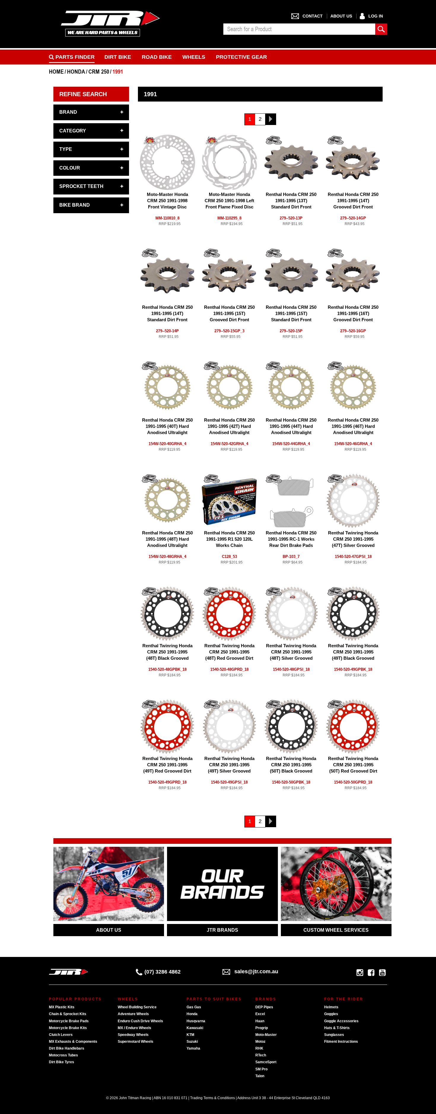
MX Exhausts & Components (73, 1041)
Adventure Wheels (133, 1014)
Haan (259, 1021)
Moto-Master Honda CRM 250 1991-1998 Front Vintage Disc (167, 200)
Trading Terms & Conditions (212, 1098)
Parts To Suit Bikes (214, 999)
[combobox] (299, 29)
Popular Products (75, 999)
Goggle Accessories (341, 1021)
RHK (259, 1048)
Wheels (193, 57)
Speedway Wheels (133, 1035)
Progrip (261, 1028)
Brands (265, 999)
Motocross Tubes (63, 1055)
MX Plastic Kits (61, 1007)
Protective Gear (241, 57)
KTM (190, 1035)
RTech (260, 1055)
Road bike (157, 57)
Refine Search (83, 94)
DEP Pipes (264, 1007)
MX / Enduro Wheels (134, 1028)
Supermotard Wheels (135, 1041)
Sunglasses (334, 1035)
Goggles (331, 1014)
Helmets (331, 1007)
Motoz (260, 1041)
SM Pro (261, 1069)
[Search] (381, 29)
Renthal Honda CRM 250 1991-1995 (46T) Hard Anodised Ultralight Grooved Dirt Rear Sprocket (353, 432)
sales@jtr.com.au (256, 971)
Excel (260, 1014)
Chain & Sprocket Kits (67, 1014)
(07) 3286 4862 (162, 972)
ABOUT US (108, 930)
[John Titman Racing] (110, 23)
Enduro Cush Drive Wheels (140, 1021)
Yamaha (193, 1048)
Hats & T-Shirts (337, 1028)
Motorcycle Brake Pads (69, 1021)
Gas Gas (194, 1007)
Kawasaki (195, 1028)
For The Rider (343, 999)
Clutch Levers (61, 1035)
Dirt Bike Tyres (61, 1062)
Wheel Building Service (137, 1007)
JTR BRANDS (222, 930)
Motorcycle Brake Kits (68, 1028)
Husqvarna (196, 1021)
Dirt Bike (117, 57)
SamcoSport (265, 1062)
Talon (259, 1076)
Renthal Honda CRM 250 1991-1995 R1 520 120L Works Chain (229, 539)
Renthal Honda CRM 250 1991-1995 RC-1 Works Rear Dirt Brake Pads (291, 539)
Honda (192, 1014)
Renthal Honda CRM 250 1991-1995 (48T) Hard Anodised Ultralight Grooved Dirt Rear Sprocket (167, 545)
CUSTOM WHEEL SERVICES (336, 930)
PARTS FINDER (74, 57)
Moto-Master (266, 1035)
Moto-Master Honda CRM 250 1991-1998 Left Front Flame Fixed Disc (229, 200)
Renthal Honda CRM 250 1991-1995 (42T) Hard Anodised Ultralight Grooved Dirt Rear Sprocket (229, 432)
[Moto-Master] (150, 140)
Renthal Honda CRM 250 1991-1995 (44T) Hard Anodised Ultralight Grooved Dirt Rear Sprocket (291, 432)
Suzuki (192, 1041)
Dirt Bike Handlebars (66, 1048)
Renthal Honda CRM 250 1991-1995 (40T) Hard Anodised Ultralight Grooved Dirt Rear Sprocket (167, 432)
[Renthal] (274, 140)
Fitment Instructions (341, 1041)
